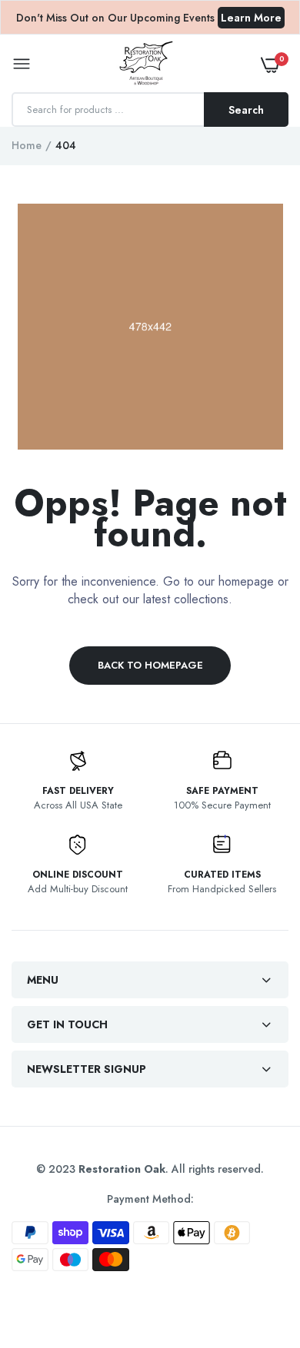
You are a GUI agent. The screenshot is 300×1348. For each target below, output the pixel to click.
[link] (257, 1252)
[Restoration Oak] (146, 65)
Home (27, 145)
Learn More (251, 17)
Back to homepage (150, 665)
